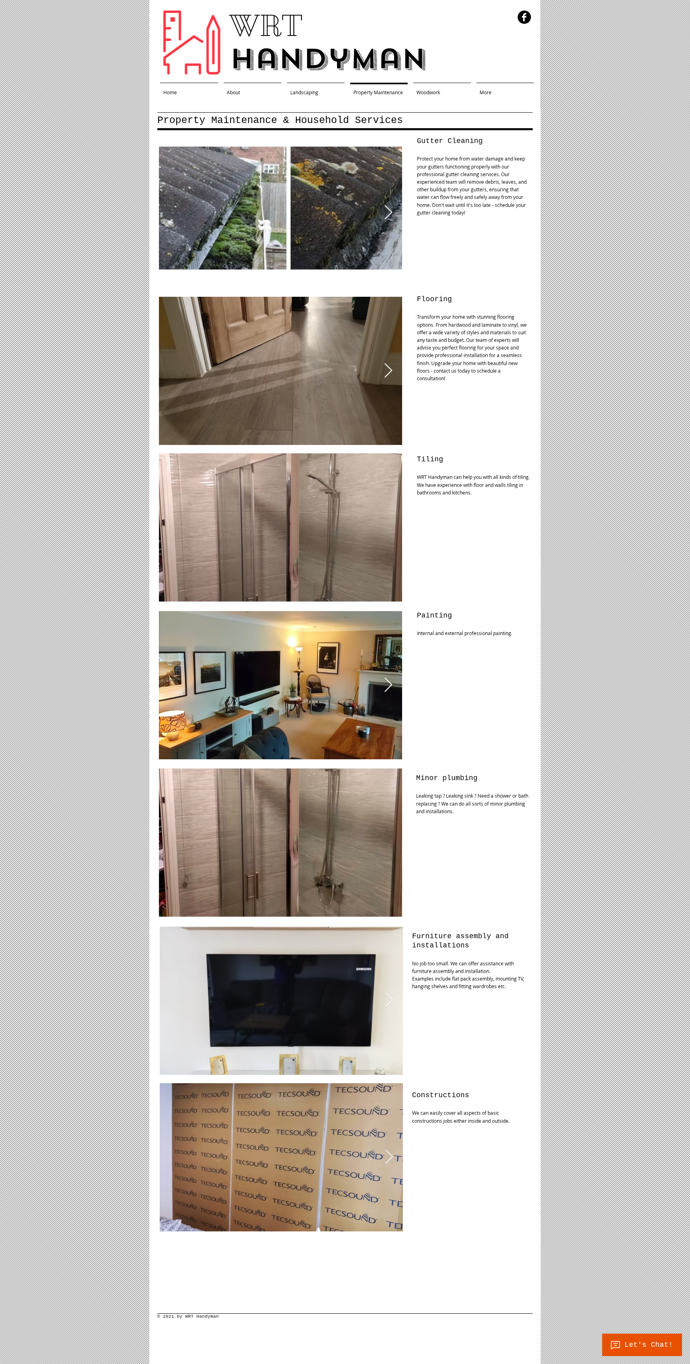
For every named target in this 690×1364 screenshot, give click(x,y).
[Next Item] (388, 212)
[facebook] (524, 17)
